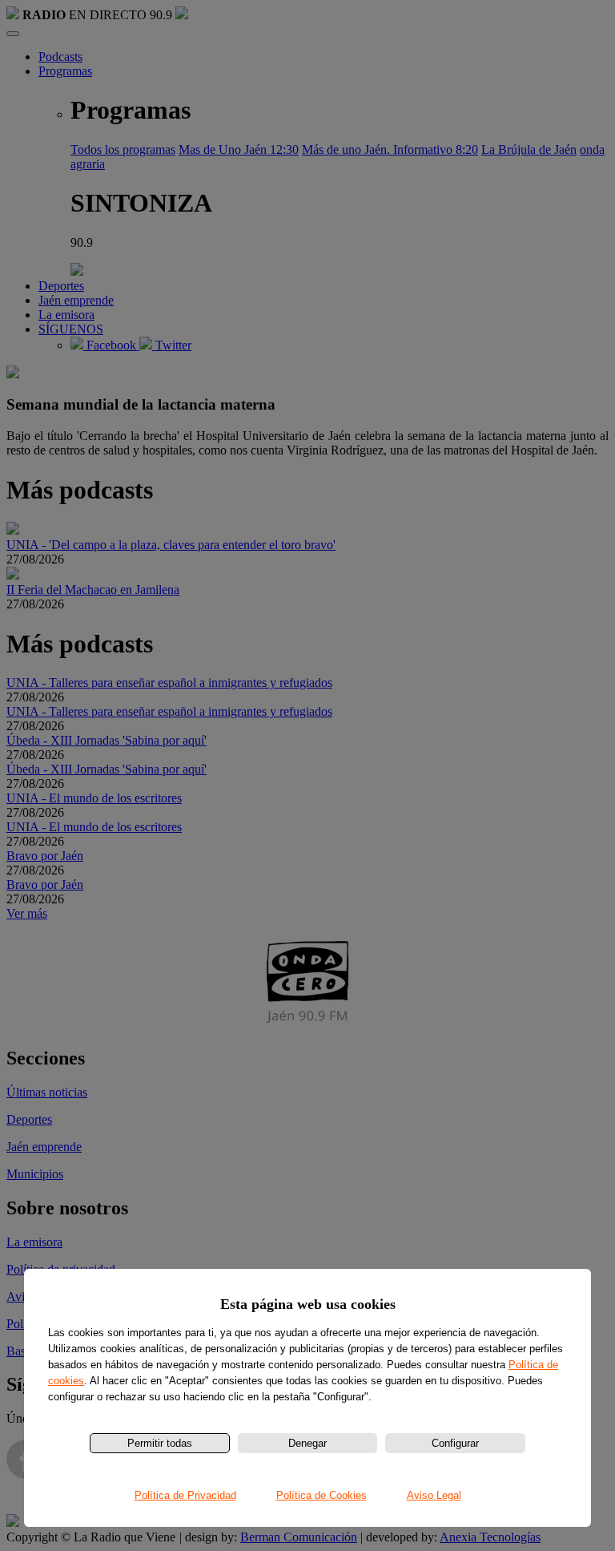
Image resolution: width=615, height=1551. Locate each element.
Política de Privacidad (185, 1495)
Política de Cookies (321, 1495)
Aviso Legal (434, 1495)
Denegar (307, 1443)
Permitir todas (159, 1443)
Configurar (455, 1443)
